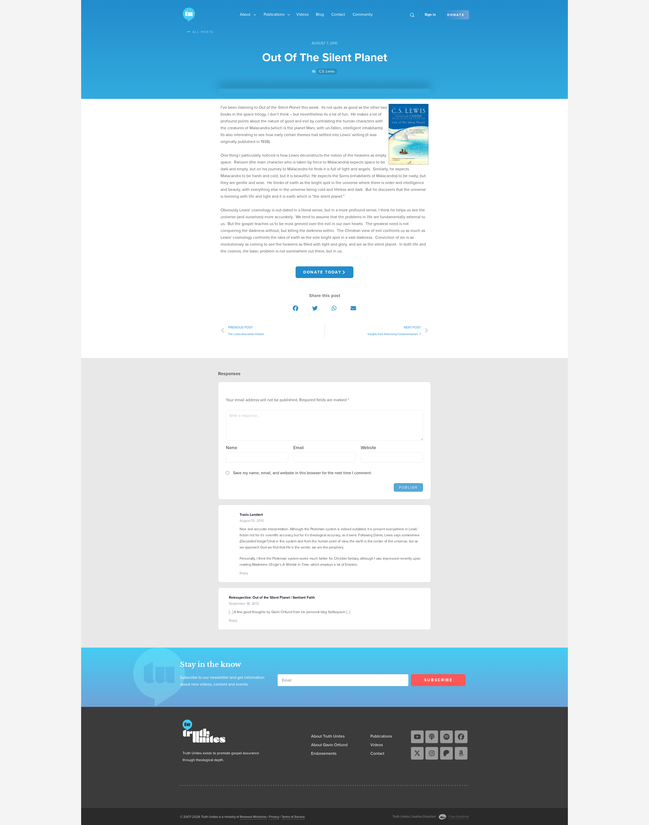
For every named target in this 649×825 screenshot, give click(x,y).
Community (363, 14)
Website (368, 448)
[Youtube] (417, 736)
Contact (338, 14)
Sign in (430, 14)
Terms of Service (293, 816)
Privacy (274, 816)
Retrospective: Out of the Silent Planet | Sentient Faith (272, 597)
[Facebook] (461, 736)
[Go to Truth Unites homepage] (189, 14)
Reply (244, 573)
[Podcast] (431, 736)
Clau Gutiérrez (459, 816)
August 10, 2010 (252, 520)
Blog (320, 14)
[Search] (412, 14)
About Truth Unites (328, 736)
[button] (296, 308)
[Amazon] (461, 753)
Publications (274, 14)
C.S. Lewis (327, 71)
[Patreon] (446, 753)
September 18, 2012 (244, 603)
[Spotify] (446, 736)
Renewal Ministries (253, 816)
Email (298, 448)
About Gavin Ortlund (329, 745)
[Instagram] (431, 753)
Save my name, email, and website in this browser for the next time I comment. (302, 473)
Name (231, 448)
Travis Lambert (251, 514)
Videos (302, 14)
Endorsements (323, 753)
